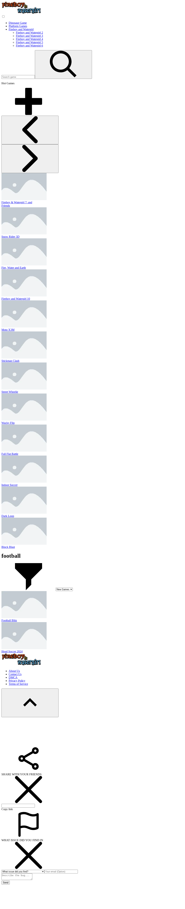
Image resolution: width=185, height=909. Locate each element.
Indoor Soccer (9, 484)
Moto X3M (7, 329)
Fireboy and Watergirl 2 (29, 32)
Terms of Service (18, 683)
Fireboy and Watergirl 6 (29, 45)
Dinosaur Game (18, 22)
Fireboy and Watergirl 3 (29, 35)
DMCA (13, 677)
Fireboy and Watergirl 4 (29, 39)
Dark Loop (7, 515)
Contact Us (15, 674)
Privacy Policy (17, 680)
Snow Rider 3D (10, 236)
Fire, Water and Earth (13, 267)
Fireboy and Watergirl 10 (15, 298)
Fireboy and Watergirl (21, 29)
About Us (14, 670)
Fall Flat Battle (9, 453)
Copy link (7, 809)
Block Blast (8, 547)
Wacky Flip (8, 422)
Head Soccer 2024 (12, 651)
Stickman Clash (10, 360)
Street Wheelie (9, 391)
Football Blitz (9, 620)
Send (5, 882)
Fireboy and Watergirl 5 (29, 42)
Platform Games (18, 26)
